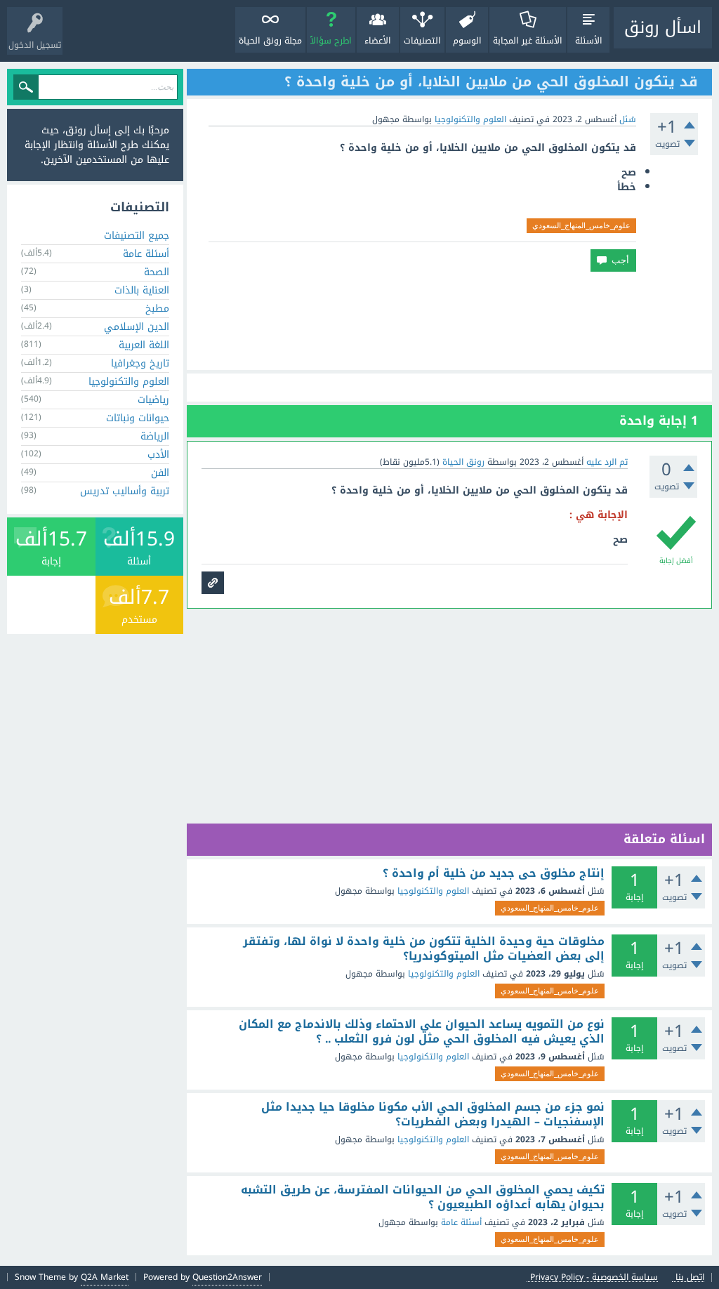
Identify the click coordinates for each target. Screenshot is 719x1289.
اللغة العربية (144, 345)
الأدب (158, 454)
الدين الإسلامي (136, 326)
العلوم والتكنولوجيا (470, 119)
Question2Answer (227, 1277)
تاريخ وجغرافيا (140, 363)
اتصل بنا (689, 1277)
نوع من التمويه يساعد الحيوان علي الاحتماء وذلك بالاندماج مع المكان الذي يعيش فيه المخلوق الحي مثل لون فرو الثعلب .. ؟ (422, 1032)
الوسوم (467, 40)
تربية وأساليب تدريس (124, 491)
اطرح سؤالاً (331, 40)
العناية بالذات (141, 290)
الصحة (156, 272)
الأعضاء (377, 40)
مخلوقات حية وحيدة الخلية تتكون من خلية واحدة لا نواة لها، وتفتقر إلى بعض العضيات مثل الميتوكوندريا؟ (424, 949)
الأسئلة (588, 40)
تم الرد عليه (607, 462)
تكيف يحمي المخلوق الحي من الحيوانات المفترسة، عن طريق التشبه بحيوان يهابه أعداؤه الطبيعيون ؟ (423, 1197)
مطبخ (157, 308)
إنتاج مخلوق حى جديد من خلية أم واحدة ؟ (494, 873)
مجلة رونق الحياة (270, 40)
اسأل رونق (662, 27)
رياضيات (153, 399)
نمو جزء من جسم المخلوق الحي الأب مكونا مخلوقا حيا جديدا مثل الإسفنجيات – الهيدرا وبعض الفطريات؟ (433, 1114)
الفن (160, 472)
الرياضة (154, 436)
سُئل (627, 119)
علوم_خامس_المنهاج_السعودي (581, 225)
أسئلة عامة (461, 1222)
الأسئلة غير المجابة (527, 40)
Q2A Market (104, 1277)
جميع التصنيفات (136, 235)
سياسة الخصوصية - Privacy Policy (594, 1277)
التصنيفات (422, 40)
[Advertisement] (449, 321)
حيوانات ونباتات (137, 418)
